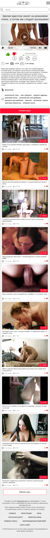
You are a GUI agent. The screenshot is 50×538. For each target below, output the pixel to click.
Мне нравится (8, 54)
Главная (12, 513)
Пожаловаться (21, 58)
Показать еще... (25, 492)
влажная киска (29, 103)
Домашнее (9, 90)
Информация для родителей (34, 521)
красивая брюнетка (13, 103)
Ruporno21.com (22, 501)
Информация (14, 58)
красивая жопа (11, 98)
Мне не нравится (14, 54)
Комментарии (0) (34, 58)
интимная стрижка (41, 100)
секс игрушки (25, 95)
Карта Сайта (25, 525)
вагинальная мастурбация (30, 98)
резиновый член (12, 95)
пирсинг (28, 100)
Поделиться (28, 58)
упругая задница (40, 95)
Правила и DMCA (10, 521)
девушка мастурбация (14, 100)
